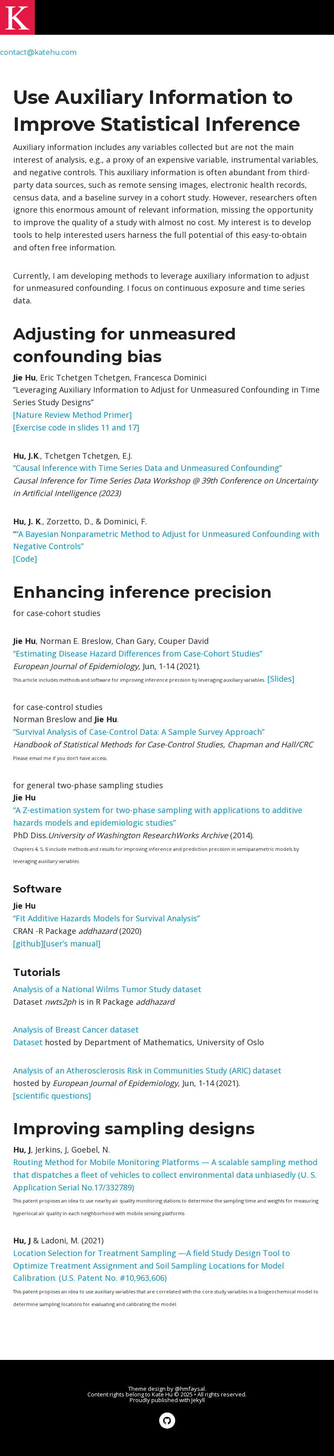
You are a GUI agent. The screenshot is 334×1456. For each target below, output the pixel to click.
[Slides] (280, 678)
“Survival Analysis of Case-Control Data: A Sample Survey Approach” (138, 731)
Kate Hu (162, 1394)
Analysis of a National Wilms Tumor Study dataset (107, 989)
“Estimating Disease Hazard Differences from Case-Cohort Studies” (137, 653)
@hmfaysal (190, 1389)
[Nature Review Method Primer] (72, 415)
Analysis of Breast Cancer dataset (76, 1029)
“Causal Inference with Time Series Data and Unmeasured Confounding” (147, 468)
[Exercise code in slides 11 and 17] (76, 427)
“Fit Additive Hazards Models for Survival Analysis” (106, 918)
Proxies (134, 52)
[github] (28, 943)
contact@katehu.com (38, 52)
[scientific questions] (52, 1095)
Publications (304, 52)
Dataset (28, 1042)
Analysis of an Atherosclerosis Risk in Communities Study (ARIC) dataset (147, 1070)
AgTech (259, 52)
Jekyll (198, 1400)
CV (13, 65)
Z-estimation (213, 52)
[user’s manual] (71, 943)
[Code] (25, 558)
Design (169, 52)
